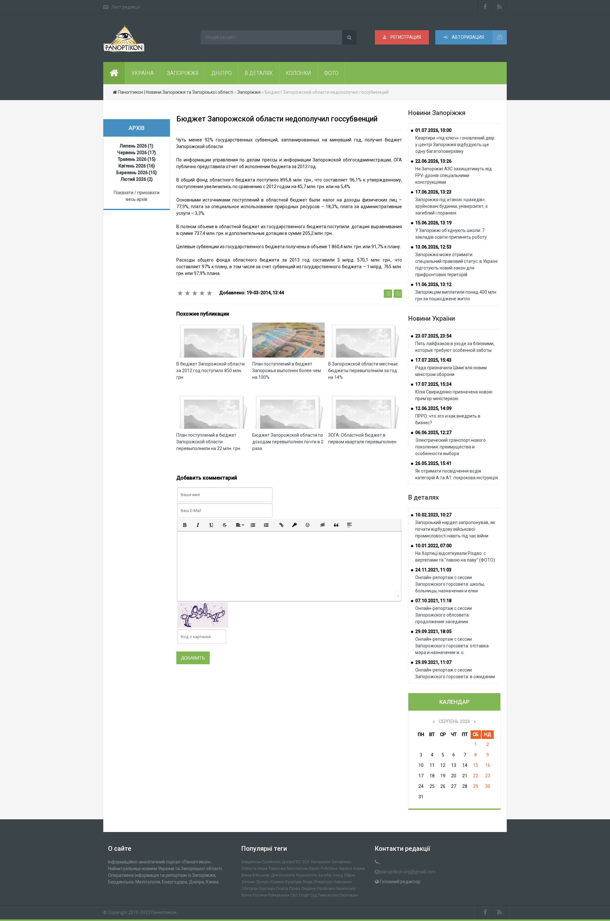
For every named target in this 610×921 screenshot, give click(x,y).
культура (293, 882)
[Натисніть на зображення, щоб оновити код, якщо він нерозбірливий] (202, 614)
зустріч (262, 882)
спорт (304, 895)
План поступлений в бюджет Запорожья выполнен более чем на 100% (286, 370)
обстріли (249, 888)
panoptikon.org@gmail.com (408, 871)
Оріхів (314, 868)
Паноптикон (163, 912)
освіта (282, 888)
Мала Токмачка (272, 868)
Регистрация (405, 37)
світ (294, 895)
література (323, 882)
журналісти (306, 875)
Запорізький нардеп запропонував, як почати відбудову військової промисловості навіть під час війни (455, 529)
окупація (267, 888)
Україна (345, 868)
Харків (359, 868)
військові (261, 875)
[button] (185, 525)
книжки (277, 882)
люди (307, 882)
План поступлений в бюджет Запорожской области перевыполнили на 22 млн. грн (208, 442)
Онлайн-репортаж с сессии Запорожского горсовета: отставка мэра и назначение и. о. (452, 646)
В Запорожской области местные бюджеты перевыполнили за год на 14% (363, 370)
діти (274, 875)
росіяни (260, 895)
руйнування (278, 895)
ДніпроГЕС (291, 862)
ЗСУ (305, 862)
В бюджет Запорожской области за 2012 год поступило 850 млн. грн (210, 370)
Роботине (329, 868)
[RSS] (499, 7)
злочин (248, 882)
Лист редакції (125, 7)
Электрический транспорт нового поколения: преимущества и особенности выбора (450, 447)
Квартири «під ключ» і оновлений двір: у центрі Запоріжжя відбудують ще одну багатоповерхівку (455, 144)
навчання (343, 882)
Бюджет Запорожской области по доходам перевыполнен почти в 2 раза (287, 442)
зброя (349, 875)
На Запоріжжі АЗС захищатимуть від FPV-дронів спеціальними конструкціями (453, 175)
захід (338, 875)
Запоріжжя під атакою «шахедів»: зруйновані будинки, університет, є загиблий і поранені (451, 206)
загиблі (325, 875)
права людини (302, 888)
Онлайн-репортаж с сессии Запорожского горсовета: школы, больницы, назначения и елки (450, 584)
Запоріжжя (320, 862)
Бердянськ (251, 862)
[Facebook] (485, 7)
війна (246, 875)
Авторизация (467, 37)
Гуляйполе (271, 862)
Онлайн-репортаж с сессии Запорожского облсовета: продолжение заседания (443, 615)
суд (313, 895)
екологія (287, 875)
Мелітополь (297, 868)
